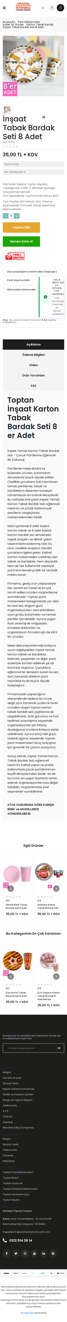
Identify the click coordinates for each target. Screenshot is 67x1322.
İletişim (7, 1072)
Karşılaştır (50, 271)
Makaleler (9, 1161)
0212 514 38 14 (20, 1240)
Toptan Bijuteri (11, 1200)
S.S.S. (6, 1111)
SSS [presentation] (33, 386)
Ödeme (7, 1116)
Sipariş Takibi (11, 1083)
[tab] (33, 344)
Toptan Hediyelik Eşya (16, 1194)
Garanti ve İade (12, 1078)
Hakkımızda (10, 1105)
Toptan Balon (11, 1177)
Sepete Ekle (21, 227)
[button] (10, 888)
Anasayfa (9, 22)
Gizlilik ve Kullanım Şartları (18, 1094)
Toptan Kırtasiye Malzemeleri (20, 1189)
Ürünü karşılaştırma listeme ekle (24, 271)
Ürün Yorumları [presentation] (33, 375)
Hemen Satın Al (21, 241)
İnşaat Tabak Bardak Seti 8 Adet (23, 27)
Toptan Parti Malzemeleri (18, 1172)
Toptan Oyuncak (13, 1183)
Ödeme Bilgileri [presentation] (33, 355)
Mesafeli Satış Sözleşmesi (18, 1127)
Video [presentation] (33, 365)
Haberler (8, 1155)
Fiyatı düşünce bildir (17, 280)
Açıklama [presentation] (33, 344)
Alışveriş (8, 1122)
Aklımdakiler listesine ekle (20, 289)
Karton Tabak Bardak (40, 24)
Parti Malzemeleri (29, 22)
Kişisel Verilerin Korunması (18, 1089)
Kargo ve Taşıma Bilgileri (17, 1100)
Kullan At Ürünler (13, 24)
